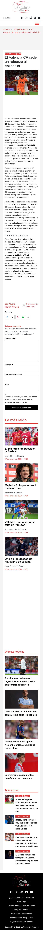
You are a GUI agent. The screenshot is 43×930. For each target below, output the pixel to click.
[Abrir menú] (37, 23)
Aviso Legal (21, 902)
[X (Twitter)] (35, 17)
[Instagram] (26, 17)
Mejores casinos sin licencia (21, 921)
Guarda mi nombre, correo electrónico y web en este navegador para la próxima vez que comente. (21, 399)
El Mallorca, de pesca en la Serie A (20, 450)
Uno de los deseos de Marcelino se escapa (18, 560)
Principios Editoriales (21, 910)
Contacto (30, 898)
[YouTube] (39, 17)
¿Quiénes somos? (16, 898)
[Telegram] (30, 17)
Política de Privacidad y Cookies (21, 906)
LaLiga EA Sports (20, 29)
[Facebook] (22, 17)
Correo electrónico (13, 374)
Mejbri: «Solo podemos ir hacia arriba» (21, 487)
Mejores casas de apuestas (21, 918)
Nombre (9, 365)
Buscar (7, 18)
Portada (6, 29)
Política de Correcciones (21, 914)
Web (7, 384)
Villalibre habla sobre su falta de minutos (20, 523)
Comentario (10, 338)
